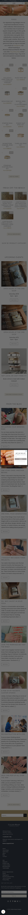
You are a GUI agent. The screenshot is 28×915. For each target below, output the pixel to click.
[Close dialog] (26, 451)
